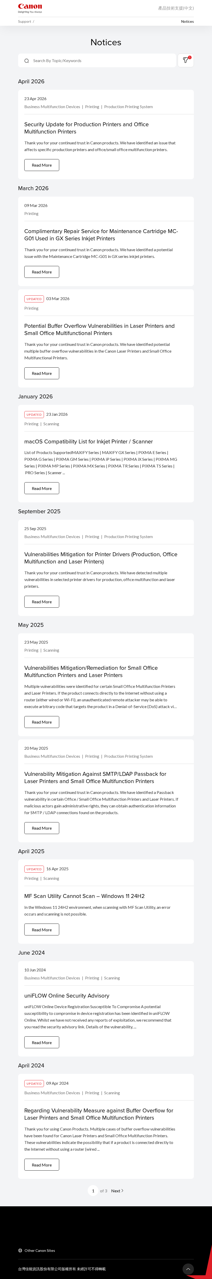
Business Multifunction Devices (52, 106)
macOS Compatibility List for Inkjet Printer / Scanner (88, 441)
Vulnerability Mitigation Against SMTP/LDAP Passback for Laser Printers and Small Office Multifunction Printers (95, 777)
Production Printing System (128, 106)
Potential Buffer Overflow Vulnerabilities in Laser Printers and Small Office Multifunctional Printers (99, 329)
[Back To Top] (188, 1269)
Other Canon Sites (40, 1250)
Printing (92, 106)
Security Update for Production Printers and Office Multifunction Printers (86, 128)
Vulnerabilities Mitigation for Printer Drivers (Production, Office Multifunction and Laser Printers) (100, 558)
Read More (42, 164)
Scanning (51, 423)
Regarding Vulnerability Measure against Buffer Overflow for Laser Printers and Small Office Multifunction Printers (98, 1114)
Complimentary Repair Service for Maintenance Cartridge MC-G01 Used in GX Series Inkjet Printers (101, 234)
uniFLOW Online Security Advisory (66, 995)
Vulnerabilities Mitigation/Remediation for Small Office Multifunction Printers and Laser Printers (91, 671)
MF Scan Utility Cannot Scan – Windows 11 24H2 (84, 896)
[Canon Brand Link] (30, 8)
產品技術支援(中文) (176, 7)
